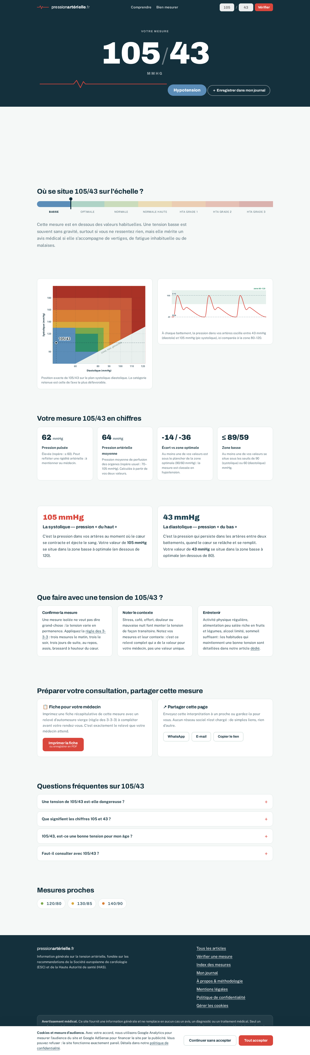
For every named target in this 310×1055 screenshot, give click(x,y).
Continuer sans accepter (210, 1040)
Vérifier (264, 7)
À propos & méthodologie (220, 981)
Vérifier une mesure (214, 956)
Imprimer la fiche (63, 744)
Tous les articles (211, 948)
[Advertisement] (155, 141)
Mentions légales (212, 989)
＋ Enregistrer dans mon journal (238, 90)
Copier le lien (228, 736)
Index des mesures (214, 964)
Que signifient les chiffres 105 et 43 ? (76, 819)
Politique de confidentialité (221, 997)
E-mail (201, 736)
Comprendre (141, 7)
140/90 (115, 903)
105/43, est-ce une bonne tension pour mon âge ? (87, 836)
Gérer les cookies (212, 1005)
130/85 (84, 903)
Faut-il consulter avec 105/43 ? (70, 853)
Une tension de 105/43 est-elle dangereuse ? (83, 801)
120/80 (54, 903)
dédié (255, 648)
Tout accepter (256, 1040)
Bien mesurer (167, 7)
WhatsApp (176, 736)
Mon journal (207, 973)
